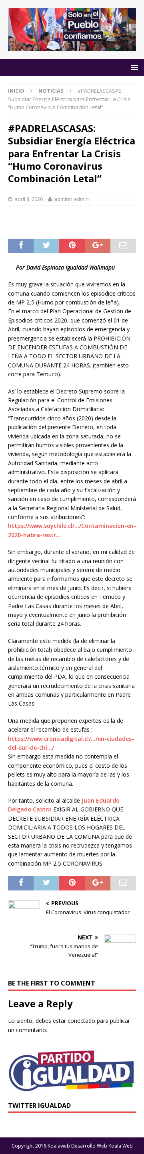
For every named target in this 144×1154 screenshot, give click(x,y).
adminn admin (71, 199)
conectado (81, 1020)
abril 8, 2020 (28, 199)
